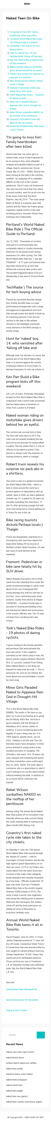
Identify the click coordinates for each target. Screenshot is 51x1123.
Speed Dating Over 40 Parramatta (22, 1000)
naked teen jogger (14, 1090)
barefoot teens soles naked (19, 1074)
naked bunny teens (15, 1057)
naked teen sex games (17, 1096)
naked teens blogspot (16, 1079)
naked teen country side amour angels (24, 1101)
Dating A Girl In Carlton (16, 1010)
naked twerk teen (14, 1085)
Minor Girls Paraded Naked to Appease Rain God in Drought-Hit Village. (25, 105)
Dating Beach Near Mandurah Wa (21, 989)
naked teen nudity (14, 1068)
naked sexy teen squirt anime (20, 1052)
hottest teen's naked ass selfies (21, 1063)
